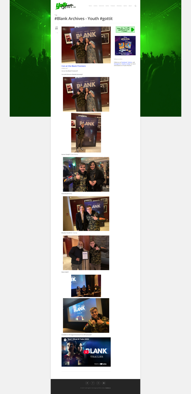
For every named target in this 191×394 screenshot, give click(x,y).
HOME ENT (65, 68)
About (130, 5)
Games (125, 5)
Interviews (119, 5)
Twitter (130, 62)
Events (107, 5)
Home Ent (101, 5)
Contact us (108, 388)
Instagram (117, 64)
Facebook (124, 62)
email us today (126, 64)
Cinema (95, 5)
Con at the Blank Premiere (74, 66)
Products (113, 5)
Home (90, 5)
